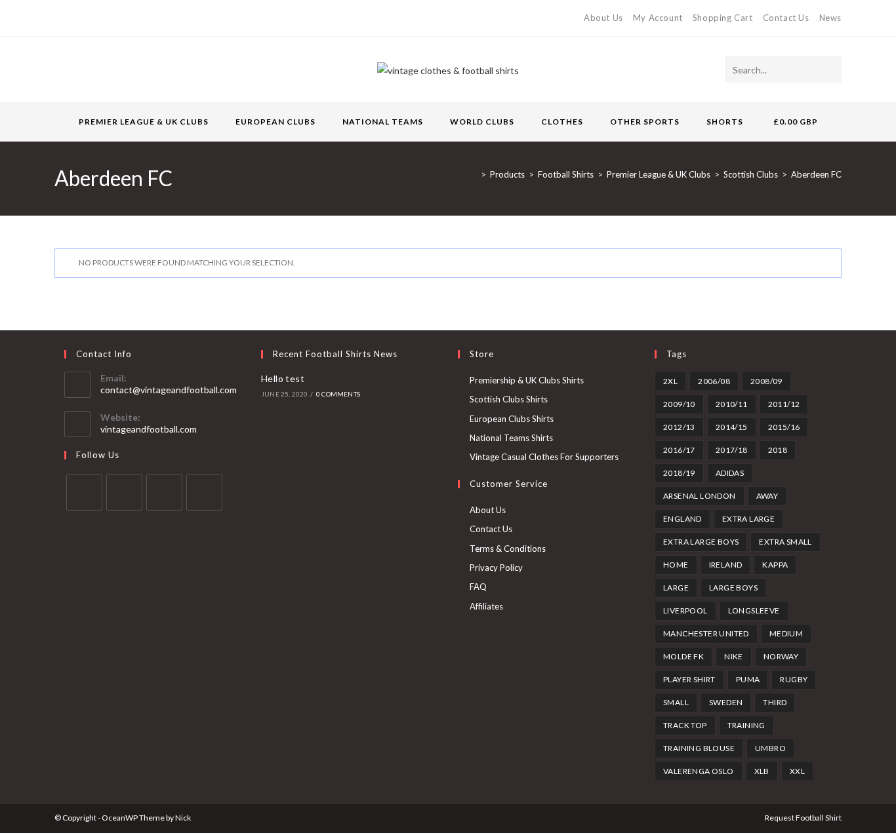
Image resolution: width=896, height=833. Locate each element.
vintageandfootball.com (148, 429)
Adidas (730, 473)
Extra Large (748, 519)
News (830, 17)
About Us (603, 17)
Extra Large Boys (701, 542)
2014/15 (732, 427)
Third (774, 702)
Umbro (770, 748)
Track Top (685, 725)
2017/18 (732, 450)
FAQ (478, 586)
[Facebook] (73, 18)
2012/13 (679, 427)
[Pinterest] (88, 18)
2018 (778, 450)
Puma (748, 679)
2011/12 (784, 404)
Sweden (726, 702)
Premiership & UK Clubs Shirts (527, 380)
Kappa (775, 565)
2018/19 (679, 473)
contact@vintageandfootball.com (168, 389)
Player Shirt (689, 679)
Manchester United (706, 633)
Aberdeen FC (816, 174)
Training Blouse (699, 748)
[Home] (473, 174)
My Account (658, 17)
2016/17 (679, 450)
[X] (60, 18)
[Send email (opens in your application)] (118, 18)
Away (767, 496)
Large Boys (733, 587)
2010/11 (732, 404)
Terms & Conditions (508, 548)
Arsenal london (699, 496)
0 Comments (338, 394)
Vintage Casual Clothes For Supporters (544, 457)
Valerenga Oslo (698, 771)
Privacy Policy (496, 567)
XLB (761, 771)
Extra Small (785, 542)
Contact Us (786, 17)
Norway (781, 656)
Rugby (793, 679)
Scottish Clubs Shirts (509, 399)
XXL (797, 771)
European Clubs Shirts (512, 419)
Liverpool (685, 610)
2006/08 (714, 381)
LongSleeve (754, 610)
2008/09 (766, 381)
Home (676, 565)
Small (676, 702)
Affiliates (486, 606)
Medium (786, 633)
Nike (733, 656)
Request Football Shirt (803, 818)
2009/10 (679, 404)
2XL (670, 381)
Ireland (726, 565)
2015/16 (784, 427)
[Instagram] (103, 18)
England (682, 519)
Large (676, 587)
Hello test (282, 378)
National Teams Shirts (511, 438)
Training (746, 725)
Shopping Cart (723, 17)
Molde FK (683, 656)
